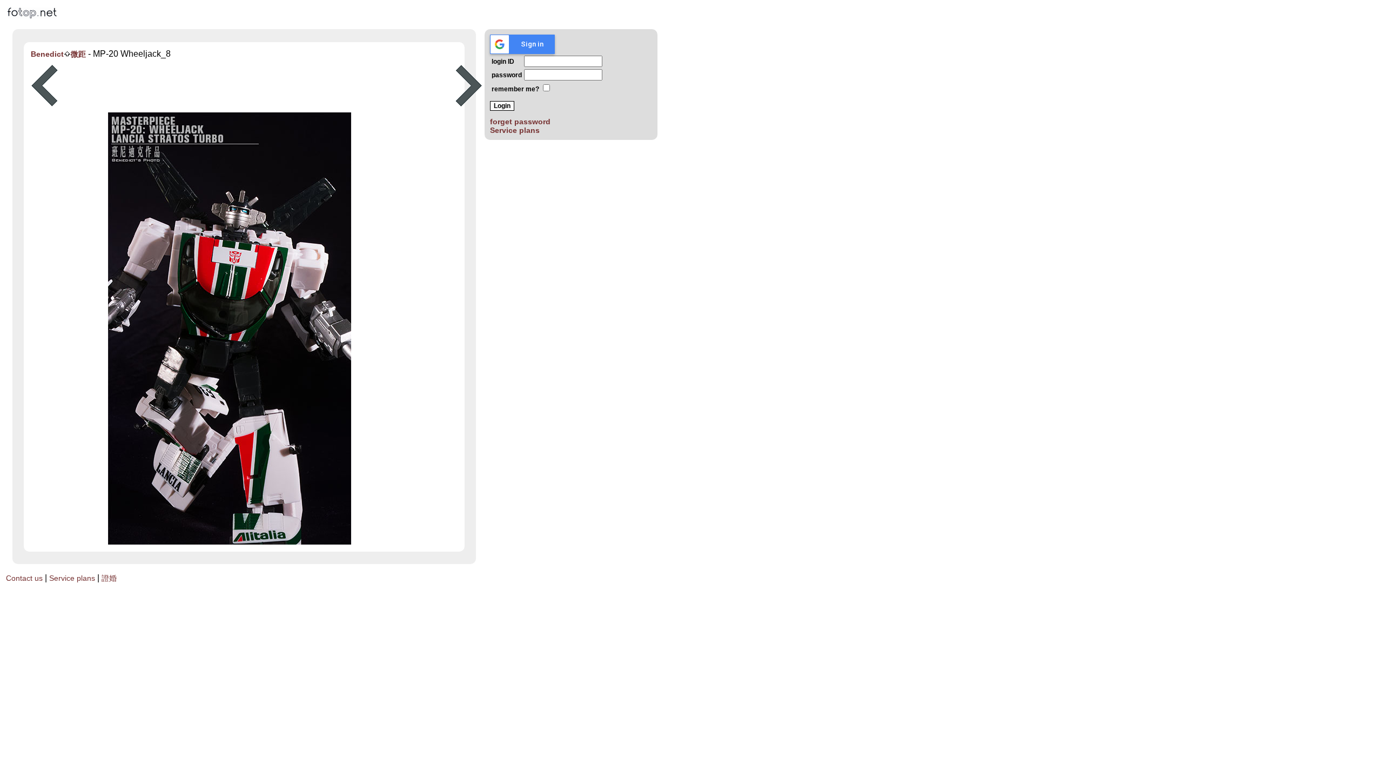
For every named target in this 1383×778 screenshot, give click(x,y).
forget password (520, 121)
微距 (78, 54)
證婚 (109, 578)
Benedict (47, 54)
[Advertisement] (256, 86)
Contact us (24, 578)
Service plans (515, 130)
